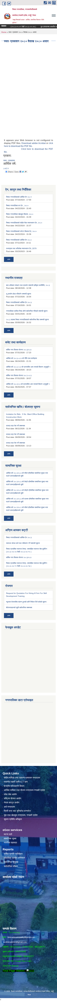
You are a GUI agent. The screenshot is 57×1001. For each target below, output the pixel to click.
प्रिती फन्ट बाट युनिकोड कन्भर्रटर (17, 811)
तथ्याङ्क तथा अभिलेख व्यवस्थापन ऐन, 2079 (21, 248)
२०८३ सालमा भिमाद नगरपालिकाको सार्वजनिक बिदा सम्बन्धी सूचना (27, 319)
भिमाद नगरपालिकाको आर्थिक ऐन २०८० (19, 240)
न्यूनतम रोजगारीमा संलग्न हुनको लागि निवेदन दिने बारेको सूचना (26, 602)
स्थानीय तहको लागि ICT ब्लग (16, 782)
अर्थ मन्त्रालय (9, 807)
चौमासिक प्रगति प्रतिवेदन (14, 858)
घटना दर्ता (8, 834)
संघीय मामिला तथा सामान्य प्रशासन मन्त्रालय (22, 777)
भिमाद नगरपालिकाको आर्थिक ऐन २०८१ (19, 197)
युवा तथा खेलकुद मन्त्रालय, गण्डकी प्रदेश (21, 815)
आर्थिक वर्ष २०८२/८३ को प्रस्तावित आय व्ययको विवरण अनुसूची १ (28, 384)
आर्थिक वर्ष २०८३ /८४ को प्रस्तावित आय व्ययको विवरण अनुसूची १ (28, 367)
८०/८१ (6, 168)
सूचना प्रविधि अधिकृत (13, 819)
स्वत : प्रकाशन (9, 160)
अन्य (8, 259)
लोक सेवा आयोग (10, 794)
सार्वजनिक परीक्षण (11, 866)
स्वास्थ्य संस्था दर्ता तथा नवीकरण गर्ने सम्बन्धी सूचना (23, 543)
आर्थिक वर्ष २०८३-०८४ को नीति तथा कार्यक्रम (21, 358)
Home (3, 32)
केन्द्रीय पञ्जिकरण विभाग (14, 786)
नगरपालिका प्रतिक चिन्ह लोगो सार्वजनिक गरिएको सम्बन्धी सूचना (26, 311)
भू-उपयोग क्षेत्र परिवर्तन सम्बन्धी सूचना (18, 294)
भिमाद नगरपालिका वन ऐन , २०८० (17, 205)
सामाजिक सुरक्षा (10, 838)
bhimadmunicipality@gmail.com (21, 937)
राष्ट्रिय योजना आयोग (12, 798)
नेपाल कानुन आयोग (11, 802)
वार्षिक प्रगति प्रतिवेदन (13, 854)
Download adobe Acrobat (33, 143)
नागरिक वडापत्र (10, 842)
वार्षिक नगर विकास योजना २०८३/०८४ (18, 350)
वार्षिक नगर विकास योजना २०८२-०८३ (19, 375)
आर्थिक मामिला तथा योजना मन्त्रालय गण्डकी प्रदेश (24, 790)
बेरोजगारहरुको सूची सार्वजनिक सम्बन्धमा (19, 607)
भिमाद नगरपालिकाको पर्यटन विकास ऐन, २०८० (21, 231)
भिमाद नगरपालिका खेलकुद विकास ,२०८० (19, 214)
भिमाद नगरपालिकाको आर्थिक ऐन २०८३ (19, 302)
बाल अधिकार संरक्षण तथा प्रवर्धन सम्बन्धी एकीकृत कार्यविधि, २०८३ (28, 285)
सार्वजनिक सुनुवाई (11, 862)
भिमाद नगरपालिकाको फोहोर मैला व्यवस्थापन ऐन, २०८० (24, 223)
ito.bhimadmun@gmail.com (15, 942)
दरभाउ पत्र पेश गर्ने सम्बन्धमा (15, 426)
